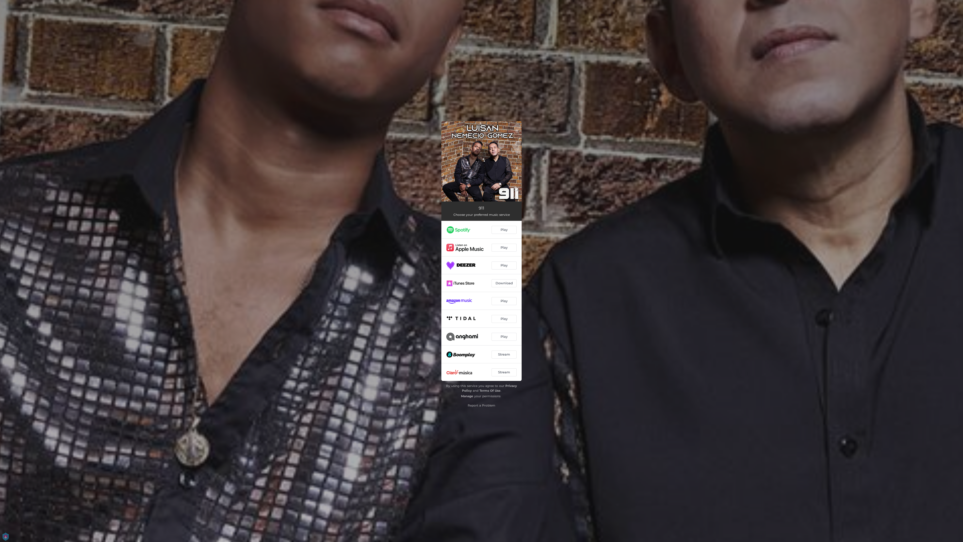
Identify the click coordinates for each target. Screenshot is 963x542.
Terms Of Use (490, 390)
